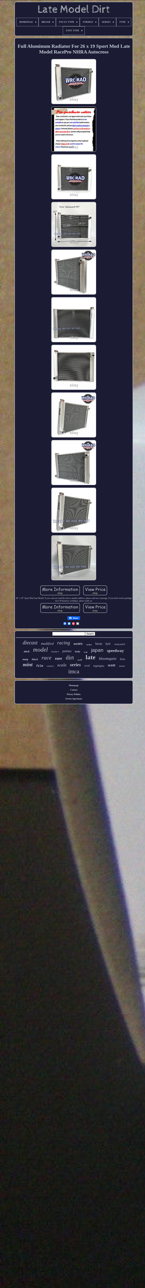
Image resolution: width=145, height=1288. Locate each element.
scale (61, 664)
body (77, 651)
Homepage (74, 685)
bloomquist (107, 658)
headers (55, 651)
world (79, 660)
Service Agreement (73, 698)
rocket (89, 644)
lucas (98, 643)
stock (27, 651)
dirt (70, 657)
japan (97, 650)
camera (50, 666)
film (39, 665)
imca (73, 671)
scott (111, 665)
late (90, 657)
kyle (108, 643)
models (78, 643)
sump (25, 659)
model (40, 649)
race (46, 657)
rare (58, 658)
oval (87, 665)
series (75, 664)
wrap (86, 652)
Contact (73, 690)
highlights (98, 665)
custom (122, 666)
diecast (30, 642)
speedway (115, 650)
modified (47, 643)
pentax (66, 651)
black (35, 659)
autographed (119, 644)
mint (28, 664)
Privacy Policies (74, 694)
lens (122, 659)
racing (63, 642)
